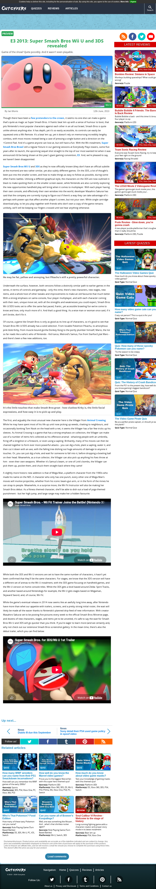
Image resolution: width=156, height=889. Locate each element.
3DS (37, 166)
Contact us (107, 886)
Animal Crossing (96, 420)
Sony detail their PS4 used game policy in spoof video (82, 731)
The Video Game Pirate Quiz (131, 418)
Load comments (57, 856)
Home (62, 870)
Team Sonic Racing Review (130, 149)
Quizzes (36, 8)
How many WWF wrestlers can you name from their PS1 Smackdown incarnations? (19, 776)
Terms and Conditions (89, 886)
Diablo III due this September (34, 731)
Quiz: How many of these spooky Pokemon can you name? (134, 347)
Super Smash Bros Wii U (16, 166)
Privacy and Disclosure (66, 886)
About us (48, 886)
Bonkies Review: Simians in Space (135, 74)
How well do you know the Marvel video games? (54, 774)
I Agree (133, 2)
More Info (125, 2)
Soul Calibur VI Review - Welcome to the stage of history (89, 818)
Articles (71, 8)
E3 (78, 155)
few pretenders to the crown (47, 118)
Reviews (53, 8)
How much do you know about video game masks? (91, 774)
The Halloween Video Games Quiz (134, 273)
